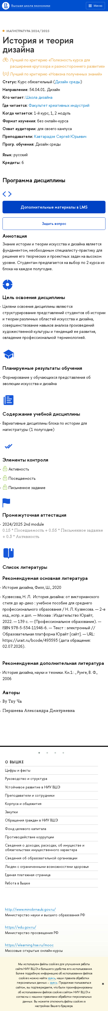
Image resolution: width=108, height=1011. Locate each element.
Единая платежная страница (27, 874)
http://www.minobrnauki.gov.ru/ (30, 909)
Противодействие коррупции (29, 837)
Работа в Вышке (17, 883)
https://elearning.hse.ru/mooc (29, 945)
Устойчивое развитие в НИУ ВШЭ (32, 787)
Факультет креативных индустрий (59, 105)
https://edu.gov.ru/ (20, 927)
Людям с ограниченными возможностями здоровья (47, 866)
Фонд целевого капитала (25, 828)
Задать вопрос (54, 223)
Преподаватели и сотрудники (30, 795)
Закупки (11, 811)
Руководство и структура (26, 778)
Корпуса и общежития (23, 803)
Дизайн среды (67, 81)
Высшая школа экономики (30, 5)
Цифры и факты (17, 770)
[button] (39, 753)
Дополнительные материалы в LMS (54, 207)
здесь (51, 978)
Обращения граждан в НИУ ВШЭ (31, 820)
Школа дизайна (39, 97)
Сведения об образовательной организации (41, 858)
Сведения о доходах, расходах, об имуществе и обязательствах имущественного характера (44, 847)
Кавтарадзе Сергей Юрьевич (60, 136)
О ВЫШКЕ (14, 762)
